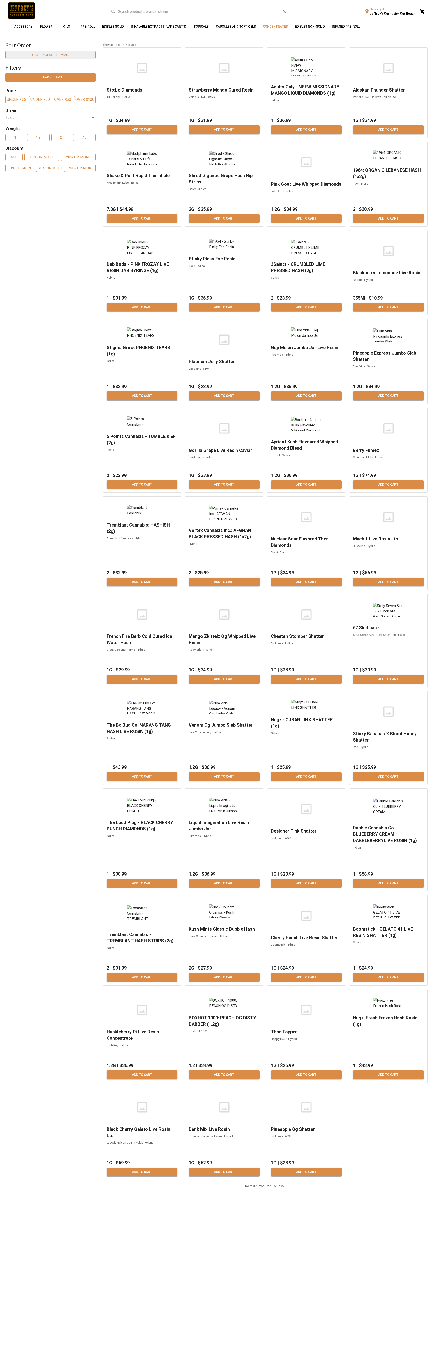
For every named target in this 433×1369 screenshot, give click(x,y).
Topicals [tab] (201, 26)
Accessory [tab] (23, 26)
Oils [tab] (66, 26)
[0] (422, 11)
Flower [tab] (46, 26)
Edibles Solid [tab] (113, 26)
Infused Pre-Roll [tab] (346, 26)
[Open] (93, 117)
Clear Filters (50, 77)
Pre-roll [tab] (87, 26)
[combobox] (47, 117)
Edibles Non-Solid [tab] (310, 26)
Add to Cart (142, 129)
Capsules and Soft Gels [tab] (236, 26)
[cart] (422, 11)
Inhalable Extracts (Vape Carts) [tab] (158, 26)
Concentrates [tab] (275, 26)
